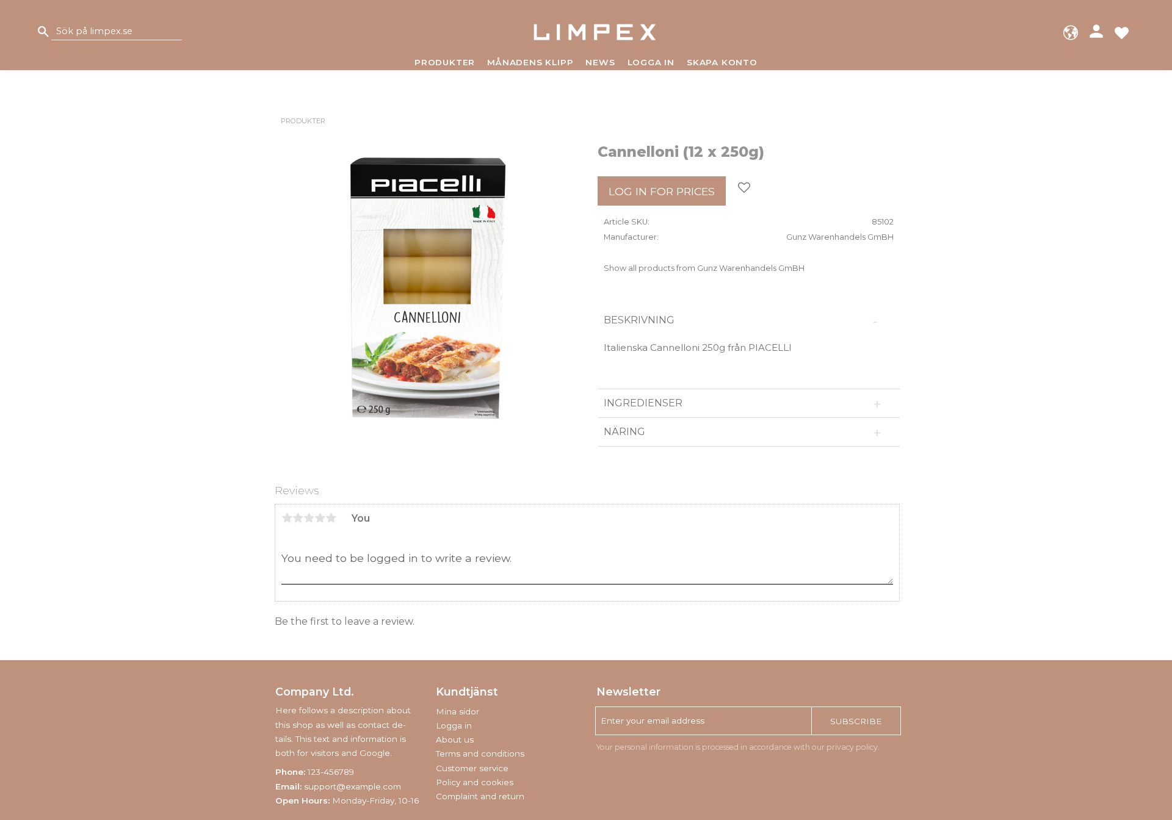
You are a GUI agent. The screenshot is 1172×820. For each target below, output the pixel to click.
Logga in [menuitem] (651, 62)
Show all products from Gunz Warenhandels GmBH (704, 268)
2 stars (297, 517)
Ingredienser (644, 403)
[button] (1122, 32)
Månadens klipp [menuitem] (530, 62)
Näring (624, 431)
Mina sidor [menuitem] (457, 711)
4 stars (319, 517)
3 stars (308, 517)
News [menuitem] (600, 62)
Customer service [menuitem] (472, 768)
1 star (286, 517)
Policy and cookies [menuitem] (474, 782)
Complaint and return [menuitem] (480, 796)
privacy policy (852, 747)
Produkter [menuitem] (444, 62)
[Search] (43, 32)
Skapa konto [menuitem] (722, 62)
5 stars (330, 517)
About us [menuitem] (455, 739)
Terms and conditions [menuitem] (480, 753)
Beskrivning (640, 320)
